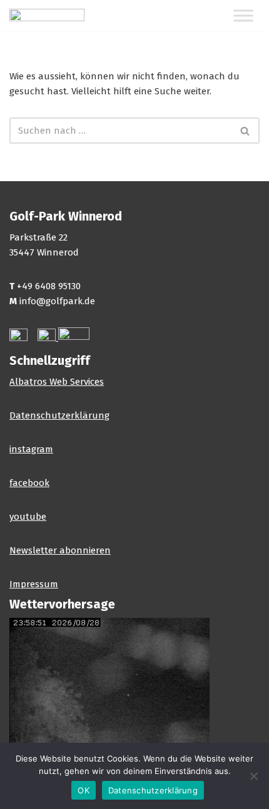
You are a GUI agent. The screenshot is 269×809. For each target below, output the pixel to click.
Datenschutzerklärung (59, 415)
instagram (31, 449)
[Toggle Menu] (243, 16)
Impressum (33, 584)
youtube (27, 516)
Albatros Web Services (56, 381)
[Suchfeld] (245, 130)
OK (83, 790)
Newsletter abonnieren (60, 550)
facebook (29, 483)
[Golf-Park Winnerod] (46, 15)
